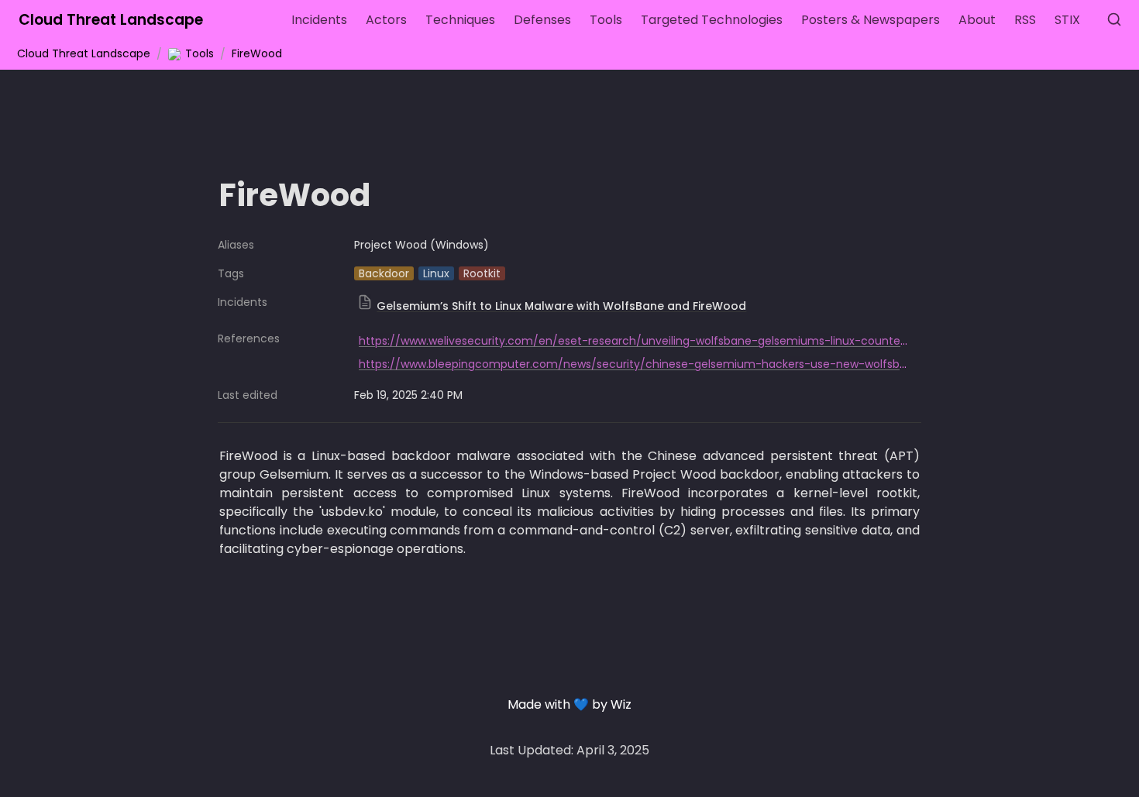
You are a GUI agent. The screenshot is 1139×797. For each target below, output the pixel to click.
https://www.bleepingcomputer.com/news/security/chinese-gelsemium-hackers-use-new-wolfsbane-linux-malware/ (684, 364)
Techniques (460, 20)
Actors (386, 20)
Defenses (542, 20)
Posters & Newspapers (870, 20)
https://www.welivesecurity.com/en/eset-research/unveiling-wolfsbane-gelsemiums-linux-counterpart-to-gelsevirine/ (686, 341)
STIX (1067, 20)
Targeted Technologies (712, 20)
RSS (1025, 20)
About (977, 20)
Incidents (319, 20)
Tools (606, 20)
